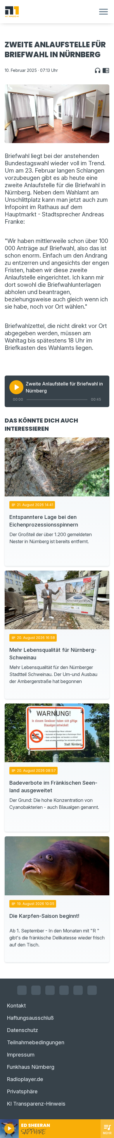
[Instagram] (36, 990)
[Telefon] (92, 990)
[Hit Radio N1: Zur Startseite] (50, 12)
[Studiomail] (78, 990)
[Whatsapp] (64, 990)
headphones (97, 70)
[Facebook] (22, 990)
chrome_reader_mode (105, 70)
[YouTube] (50, 990)
